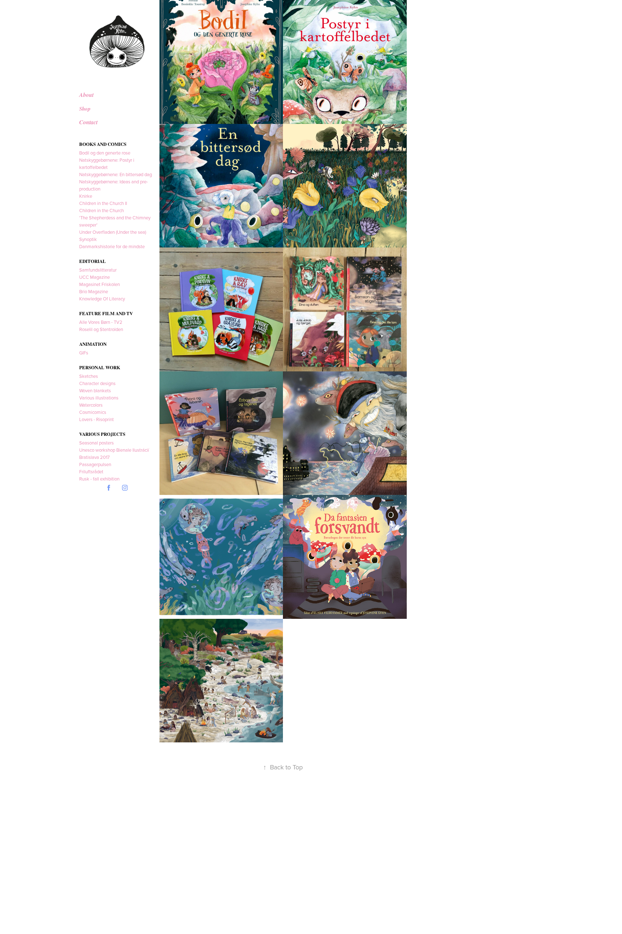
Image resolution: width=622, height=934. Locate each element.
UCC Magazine (94, 277)
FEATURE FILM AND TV (106, 313)
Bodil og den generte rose (104, 152)
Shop (85, 108)
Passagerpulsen (95, 464)
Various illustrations (98, 397)
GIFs (83, 352)
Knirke (85, 196)
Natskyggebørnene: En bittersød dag (115, 174)
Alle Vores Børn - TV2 (100, 322)
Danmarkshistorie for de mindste (112, 246)
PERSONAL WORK (99, 367)
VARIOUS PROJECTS (102, 433)
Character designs (97, 383)
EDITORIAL (92, 261)
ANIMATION (93, 343)
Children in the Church (101, 210)
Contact (88, 122)
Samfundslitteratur (98, 270)
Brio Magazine (93, 291)
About (86, 95)
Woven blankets (95, 390)
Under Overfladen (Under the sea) (112, 232)
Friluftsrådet (91, 471)
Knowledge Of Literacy (102, 298)
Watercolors (91, 405)
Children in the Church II (103, 203)
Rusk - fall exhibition (99, 478)
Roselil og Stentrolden (101, 329)
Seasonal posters (96, 442)
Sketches (88, 376)
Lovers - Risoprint (96, 419)
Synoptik (88, 239)
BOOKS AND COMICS (102, 143)
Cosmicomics (92, 412)
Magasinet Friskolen (99, 284)
